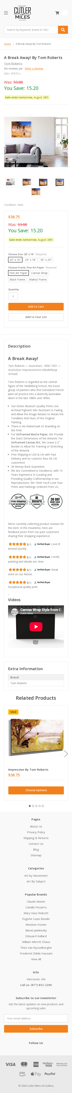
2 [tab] (33, 806)
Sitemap (36, 855)
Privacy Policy (36, 832)
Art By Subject (36, 881)
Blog (36, 849)
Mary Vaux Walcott (36, 913)
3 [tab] (36, 806)
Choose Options (36, 790)
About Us (36, 826)
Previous (5, 753)
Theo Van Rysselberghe (36, 947)
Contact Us (36, 844)
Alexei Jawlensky (36, 930)
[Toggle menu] (6, 12)
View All (36, 959)
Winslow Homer (36, 924)
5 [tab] (43, 806)
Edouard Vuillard (36, 936)
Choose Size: (27, 254)
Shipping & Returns (36, 838)
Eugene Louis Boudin (36, 919)
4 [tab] (40, 806)
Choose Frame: (32, 267)
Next (66, 753)
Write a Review (34, 68)
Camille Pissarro (36, 907)
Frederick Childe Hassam (36, 953)
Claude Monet (36, 901)
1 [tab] (30, 806)
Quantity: (13, 289)
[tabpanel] (36, 752)
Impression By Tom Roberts (28, 769)
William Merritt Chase (36, 942)
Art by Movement (36, 875)
